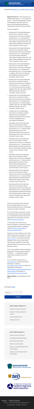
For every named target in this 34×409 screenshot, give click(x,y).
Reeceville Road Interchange (18, 338)
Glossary (4, 400)
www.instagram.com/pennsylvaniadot (17, 273)
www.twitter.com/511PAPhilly (14, 265)
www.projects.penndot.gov (17, 219)
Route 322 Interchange (16, 344)
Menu (32, 3)
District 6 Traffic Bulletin (19, 228)
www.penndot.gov (12, 262)
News (13, 287)
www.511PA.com (11, 239)
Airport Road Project (16, 317)
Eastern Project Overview (17, 335)
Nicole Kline (29, 9)
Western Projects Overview (18, 309)
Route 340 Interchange (16, 341)
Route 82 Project (15, 319)
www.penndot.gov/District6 (14, 230)
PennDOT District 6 (14, 400)
